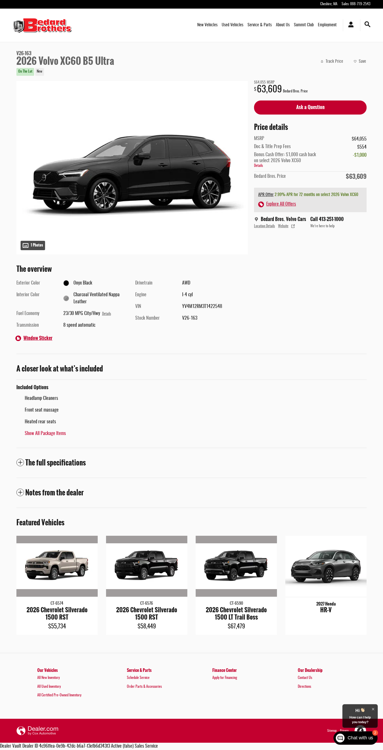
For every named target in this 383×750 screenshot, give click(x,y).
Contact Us (305, 678)
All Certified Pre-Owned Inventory (59, 695)
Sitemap (332, 730)
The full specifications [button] (55, 462)
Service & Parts (260, 25)
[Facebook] (360, 730)
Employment (327, 25)
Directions (304, 687)
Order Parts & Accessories (144, 687)
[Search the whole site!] (367, 24)
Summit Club (304, 25)
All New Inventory (48, 678)
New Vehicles (207, 25)
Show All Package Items (45, 433)
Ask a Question (310, 107)
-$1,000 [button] (360, 155)
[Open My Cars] (349, 25)
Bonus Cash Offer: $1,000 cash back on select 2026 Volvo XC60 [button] (285, 160)
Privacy (344, 730)
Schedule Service (138, 678)
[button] (129, 71)
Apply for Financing (224, 678)
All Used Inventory (49, 687)
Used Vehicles (232, 25)
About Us (283, 25)
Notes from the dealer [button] (54, 492)
